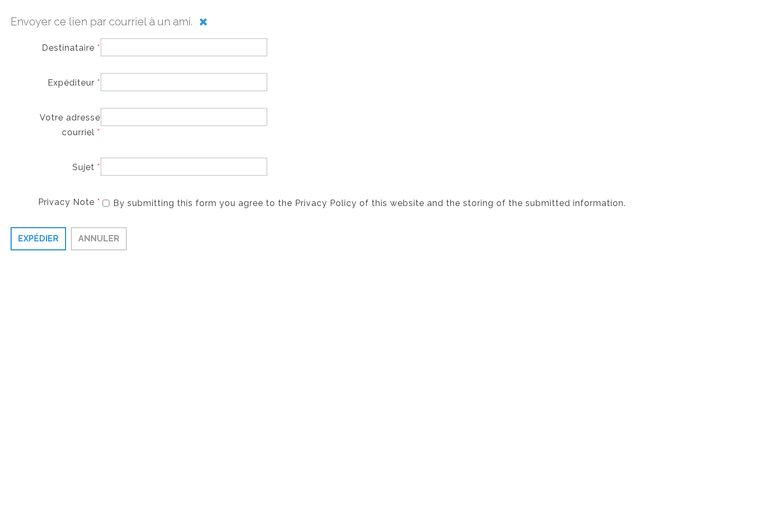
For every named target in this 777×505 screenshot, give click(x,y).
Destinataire (71, 48)
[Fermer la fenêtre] (203, 22)
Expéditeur (74, 83)
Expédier (38, 238)
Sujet (86, 167)
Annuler (98, 238)
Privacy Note (69, 202)
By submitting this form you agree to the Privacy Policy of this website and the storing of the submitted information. (369, 203)
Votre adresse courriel (70, 125)
